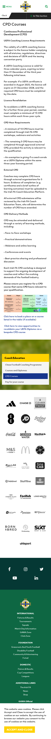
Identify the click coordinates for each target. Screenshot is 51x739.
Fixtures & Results (25, 617)
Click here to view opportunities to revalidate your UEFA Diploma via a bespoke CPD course (23, 329)
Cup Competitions (25, 672)
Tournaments (25, 621)
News (25, 691)
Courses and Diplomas (16, 370)
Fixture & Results (25, 669)
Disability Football (25, 650)
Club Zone (25, 636)
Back (4, 15)
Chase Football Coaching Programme (23, 364)
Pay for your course (14, 382)
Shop (25, 694)
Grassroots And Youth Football (25, 647)
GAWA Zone (25, 632)
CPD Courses (11, 376)
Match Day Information (25, 628)
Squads (25, 625)
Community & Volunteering (25, 654)
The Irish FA (25, 687)
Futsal (25, 658)
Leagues (25, 676)
